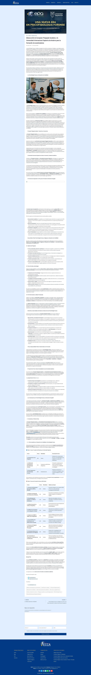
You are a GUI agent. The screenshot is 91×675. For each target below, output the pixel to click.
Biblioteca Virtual (43, 659)
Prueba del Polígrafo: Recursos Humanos (61, 657)
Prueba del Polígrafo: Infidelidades (59, 654)
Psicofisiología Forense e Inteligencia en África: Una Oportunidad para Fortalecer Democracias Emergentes (56, 601)
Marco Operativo (30, 656)
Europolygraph (42, 656)
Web (54, 627)
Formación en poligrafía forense (55, 589)
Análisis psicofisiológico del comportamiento (33, 587)
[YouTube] (52, 671)
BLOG (72, 2)
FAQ (14, 656)
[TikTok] (45, 671)
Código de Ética (30, 654)
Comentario (27, 611)
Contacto (15, 657)
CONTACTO (76, 2)
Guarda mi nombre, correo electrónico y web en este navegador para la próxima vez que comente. (42, 630)
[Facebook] (39, 671)
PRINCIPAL (48, 2)
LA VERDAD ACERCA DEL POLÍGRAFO (31, 600)
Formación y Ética (34, 35)
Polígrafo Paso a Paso (57, 652)
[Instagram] (43, 671)
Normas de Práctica (30, 657)
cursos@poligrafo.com (32, 584)
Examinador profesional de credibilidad (43, 589)
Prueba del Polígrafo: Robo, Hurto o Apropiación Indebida (63, 656)
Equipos (41, 654)
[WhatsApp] (47, 671)
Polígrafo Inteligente (30, 659)
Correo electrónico (42, 627)
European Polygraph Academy (55, 587)
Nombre (26, 627)
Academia (42, 652)
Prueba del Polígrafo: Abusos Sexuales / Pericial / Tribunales (64, 659)
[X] (41, 671)
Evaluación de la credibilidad (31, 589)
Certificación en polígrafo (45, 587)
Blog (27, 35)
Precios (55, 661)
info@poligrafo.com (55, 668)
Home (15, 652)
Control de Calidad (30, 652)
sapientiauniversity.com (33, 578)
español (29, 35)
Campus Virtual (43, 657)
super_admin (29, 45)
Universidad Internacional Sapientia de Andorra (34, 594)
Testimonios (29, 661)
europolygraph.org (32, 577)
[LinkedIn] (50, 671)
